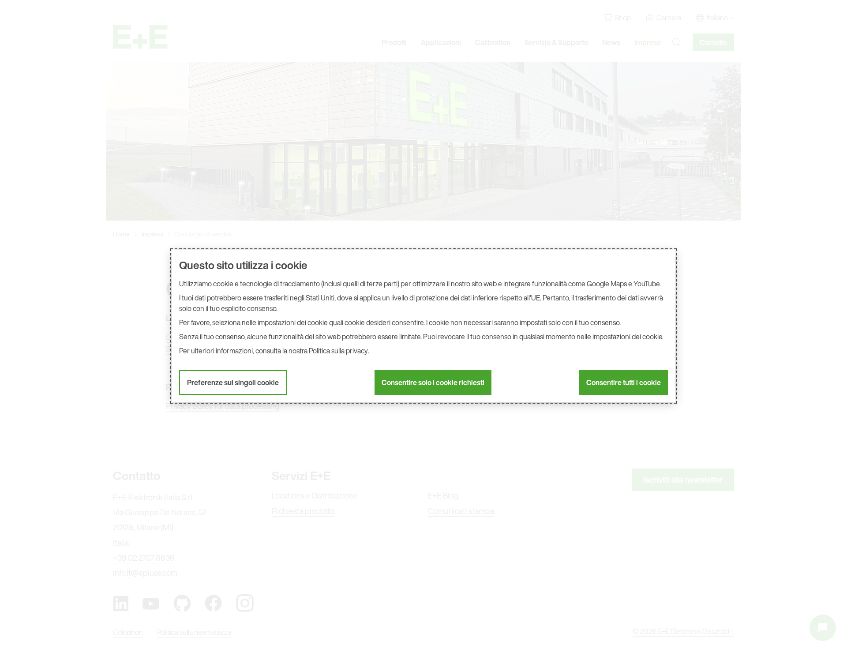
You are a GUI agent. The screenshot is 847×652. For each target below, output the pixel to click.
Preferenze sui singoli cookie (233, 382)
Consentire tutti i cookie (623, 382)
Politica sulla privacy (338, 350)
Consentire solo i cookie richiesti (433, 382)
